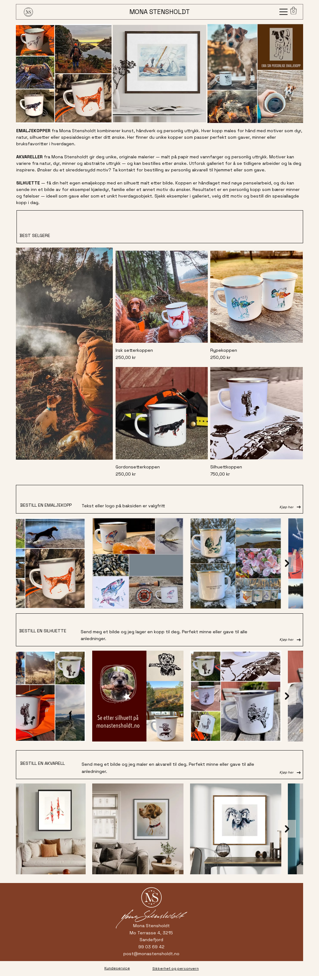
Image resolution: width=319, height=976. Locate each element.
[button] (293, 10)
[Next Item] (287, 563)
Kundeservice (117, 968)
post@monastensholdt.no (151, 953)
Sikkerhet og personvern (175, 968)
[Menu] (284, 12)
